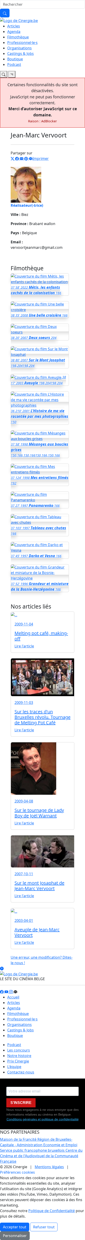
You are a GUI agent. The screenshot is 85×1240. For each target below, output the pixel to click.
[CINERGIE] (19, 20)
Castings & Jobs (20, 53)
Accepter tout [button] (14, 1226)
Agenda (13, 31)
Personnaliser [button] (15, 1235)
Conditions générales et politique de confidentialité (43, 1119)
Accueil (13, 997)
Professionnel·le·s (22, 42)
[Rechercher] (5, 13)
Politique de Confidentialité (51, 1210)
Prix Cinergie (18, 1061)
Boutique (15, 59)
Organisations (19, 48)
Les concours (18, 1050)
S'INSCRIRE (21, 1103)
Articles (13, 26)
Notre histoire (19, 1055)
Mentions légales (49, 1166)
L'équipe (14, 1066)
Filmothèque (18, 37)
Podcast (14, 64)
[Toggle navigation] (3, 74)
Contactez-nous (20, 1072)
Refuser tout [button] (44, 1226)
